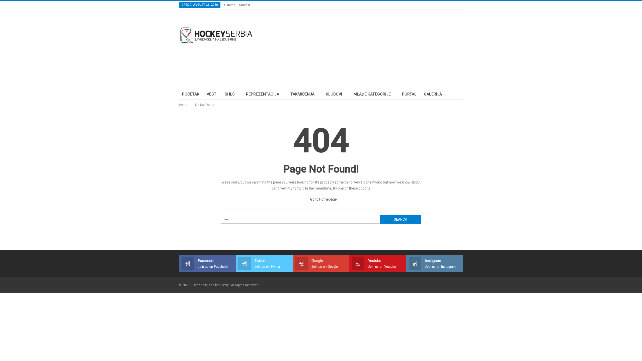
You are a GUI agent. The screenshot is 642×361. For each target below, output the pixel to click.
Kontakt (244, 5)
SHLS (230, 94)
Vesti (212, 94)
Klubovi (334, 94)
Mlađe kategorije (372, 94)
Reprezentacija (262, 94)
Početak (190, 94)
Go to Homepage (323, 199)
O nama (229, 5)
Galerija (433, 94)
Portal (409, 94)
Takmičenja (302, 94)
